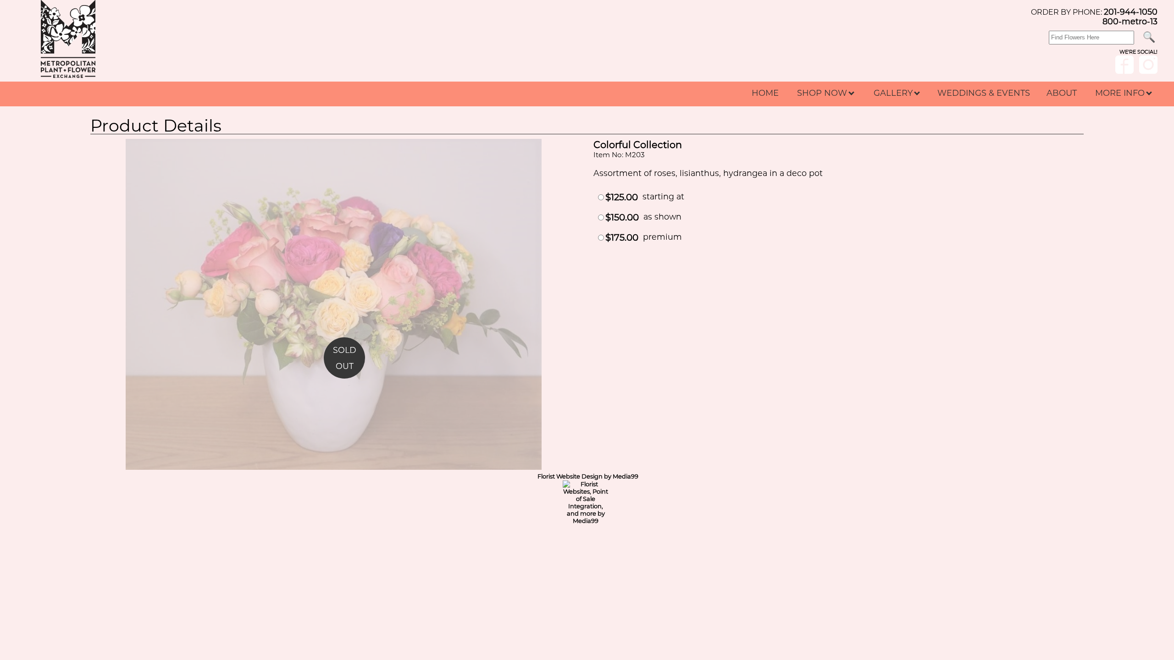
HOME (765, 93)
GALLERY (894, 93)
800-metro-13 (1129, 21)
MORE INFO (1121, 93)
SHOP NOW (823, 93)
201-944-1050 (1130, 11)
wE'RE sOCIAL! (1138, 52)
